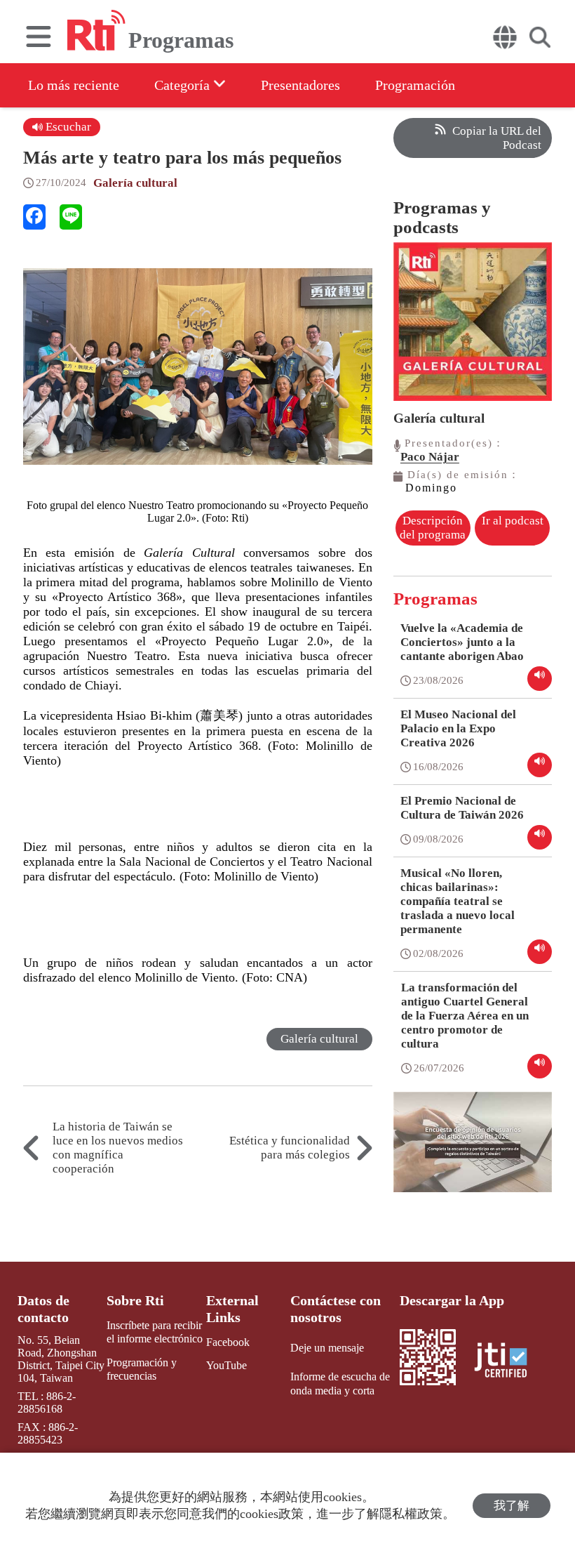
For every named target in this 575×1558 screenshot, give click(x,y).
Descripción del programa (433, 527)
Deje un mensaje (327, 1348)
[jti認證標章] (509, 1362)
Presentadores (300, 85)
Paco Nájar (429, 456)
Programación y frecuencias (142, 1369)
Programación (415, 85)
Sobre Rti (135, 1300)
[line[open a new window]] (71, 217)
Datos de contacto (43, 1309)
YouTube (226, 1365)
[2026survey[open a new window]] (472, 1152)
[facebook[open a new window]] (34, 217)
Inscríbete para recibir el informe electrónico (155, 1332)
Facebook (228, 1342)
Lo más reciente (73, 85)
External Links (232, 1309)
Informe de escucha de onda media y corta (340, 1383)
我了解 (511, 1505)
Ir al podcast (512, 520)
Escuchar (67, 126)
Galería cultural (135, 183)
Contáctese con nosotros (335, 1309)
